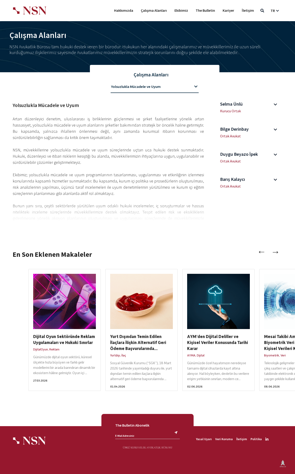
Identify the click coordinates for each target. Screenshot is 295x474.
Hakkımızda (123, 10)
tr (273, 10)
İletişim (248, 10)
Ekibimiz (181, 10)
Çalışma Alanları (154, 10)
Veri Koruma (224, 439)
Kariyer (228, 10)
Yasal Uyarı (204, 439)
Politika (256, 439)
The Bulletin (205, 10)
